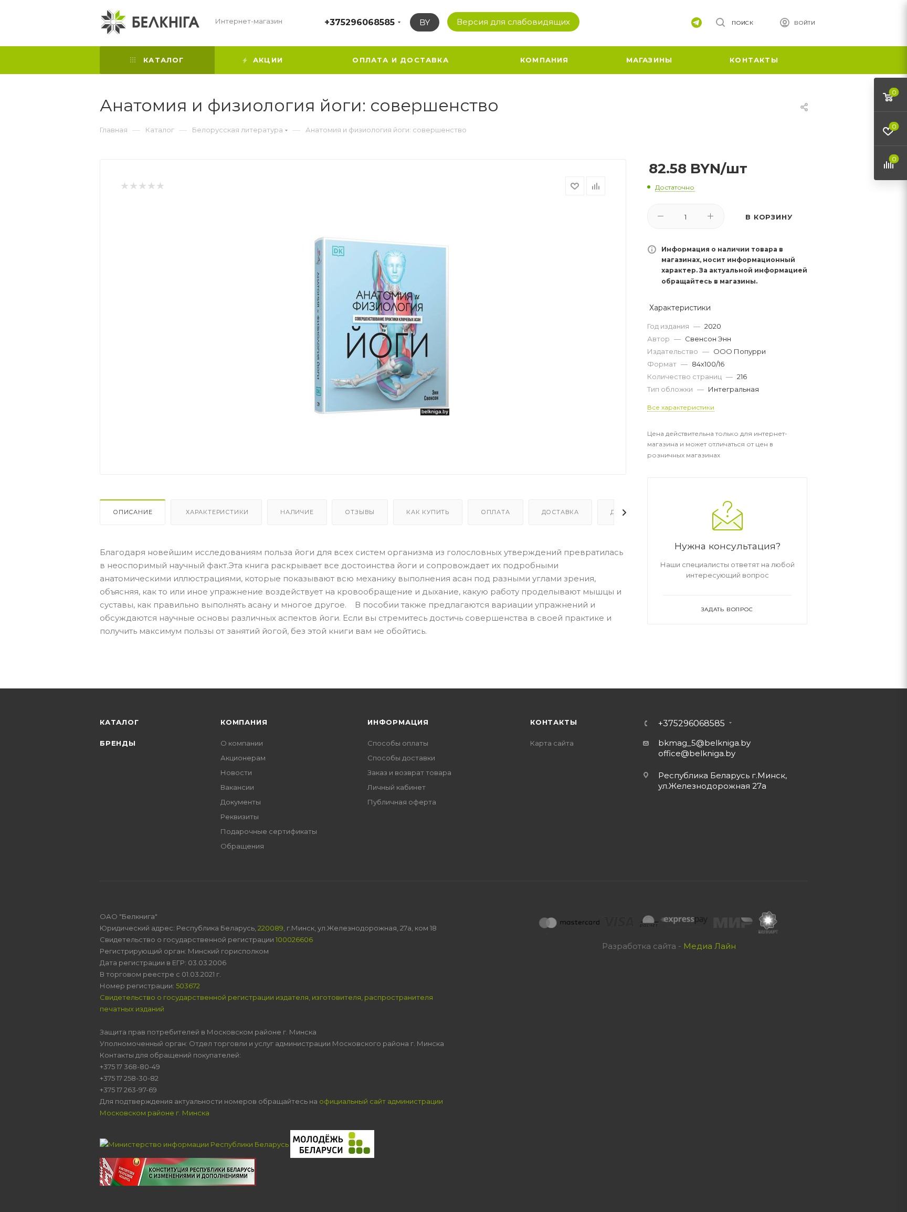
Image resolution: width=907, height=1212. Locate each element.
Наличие (297, 512)
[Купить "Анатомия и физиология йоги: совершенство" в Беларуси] (380, 326)
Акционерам (243, 758)
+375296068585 (359, 22)
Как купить (427, 512)
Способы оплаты (397, 743)
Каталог (119, 722)
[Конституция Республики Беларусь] (178, 1171)
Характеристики (216, 512)
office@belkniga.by (696, 753)
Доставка (560, 512)
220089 (270, 928)
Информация (398, 722)
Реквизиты (239, 816)
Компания (243, 722)
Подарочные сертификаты (268, 831)
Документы (240, 802)
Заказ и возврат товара (409, 772)
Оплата (495, 512)
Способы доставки (401, 758)
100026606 (294, 939)
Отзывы (360, 512)
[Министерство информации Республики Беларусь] (195, 1143)
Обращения (242, 846)
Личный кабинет (396, 787)
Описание (132, 512)
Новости (236, 772)
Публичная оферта (401, 802)
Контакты (553, 722)
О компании (241, 743)
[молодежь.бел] (332, 1143)
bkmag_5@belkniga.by (704, 743)
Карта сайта (552, 743)
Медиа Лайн (709, 946)
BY (424, 22)
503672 (188, 985)
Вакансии (237, 787)
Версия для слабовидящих (513, 22)
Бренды (118, 743)
